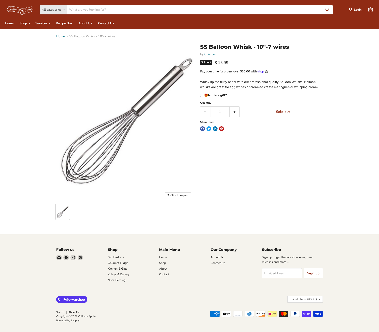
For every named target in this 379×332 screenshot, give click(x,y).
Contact (164, 274)
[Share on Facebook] (202, 128)
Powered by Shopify (68, 320)
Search (60, 312)
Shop (24, 23)
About (163, 269)
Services (41, 23)
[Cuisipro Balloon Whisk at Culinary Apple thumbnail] (63, 212)
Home (9, 23)
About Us (85, 23)
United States (303, 299)
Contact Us (106, 23)
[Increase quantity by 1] (235, 111)
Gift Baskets (116, 257)
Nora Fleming (117, 280)
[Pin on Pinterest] (221, 128)
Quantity (205, 102)
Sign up (313, 273)
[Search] (327, 9)
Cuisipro (210, 54)
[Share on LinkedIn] (215, 128)
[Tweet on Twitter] (208, 128)
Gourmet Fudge (118, 263)
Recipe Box (64, 23)
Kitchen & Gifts (117, 269)
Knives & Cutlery (118, 274)
